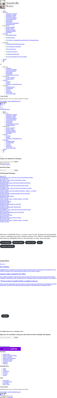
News (39, 242)
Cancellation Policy (7, 381)
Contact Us (8, 91)
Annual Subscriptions (11, 19)
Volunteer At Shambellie (7, 246)
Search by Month (6, 164)
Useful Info (5, 140)
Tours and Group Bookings (12, 23)
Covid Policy (6, 383)
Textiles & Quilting (7, 361)
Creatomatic (10, 397)
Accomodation (9, 88)
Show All (2, 176)
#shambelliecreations (11, 31)
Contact (5, 59)
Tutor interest (6, 371)
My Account (6, 380)
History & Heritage (7, 357)
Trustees (8, 83)
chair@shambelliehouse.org (14, 101)
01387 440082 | (4, 101)
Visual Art (5, 362)
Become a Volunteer (10, 29)
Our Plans (8, 81)
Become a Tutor (9, 28)
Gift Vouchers (9, 20)
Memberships (9, 21)
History (4, 370)
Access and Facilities (11, 93)
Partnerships (9, 32)
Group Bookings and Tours (12, 75)
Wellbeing (5, 363)
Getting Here (9, 92)
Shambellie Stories (10, 24)
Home (4, 11)
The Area (8, 89)
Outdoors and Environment (9, 358)
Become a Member (10, 27)
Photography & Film (8, 359)
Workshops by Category (11, 13)
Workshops (8, 68)
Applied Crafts (6, 354)
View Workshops (6, 242)
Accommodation (10, 142)
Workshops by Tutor (11, 16)
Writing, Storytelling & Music (10, 355)
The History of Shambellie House (14, 84)
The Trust (5, 33)
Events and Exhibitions (11, 17)
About (4, 368)
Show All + (2, 264)
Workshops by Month (11, 15)
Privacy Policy (6, 384)
